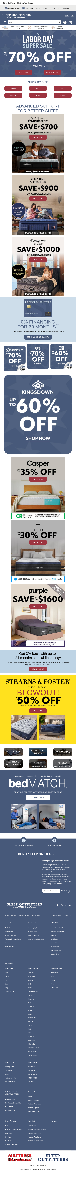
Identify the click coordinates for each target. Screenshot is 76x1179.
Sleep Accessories (33, 1111)
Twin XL (7, 976)
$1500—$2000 (32, 1078)
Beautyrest (31, 976)
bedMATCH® (32, 1126)
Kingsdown (31, 1010)
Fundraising (54, 943)
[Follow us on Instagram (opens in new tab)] (62, 905)
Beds (6, 1126)
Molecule (31, 1021)
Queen (7, 984)
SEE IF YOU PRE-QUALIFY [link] (38, 337)
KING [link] (38, 95)
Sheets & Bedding (33, 1100)
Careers (53, 935)
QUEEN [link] (13, 95)
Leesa (30, 1014)
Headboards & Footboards (13, 1129)
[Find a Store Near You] (54, 840)
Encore (30, 995)
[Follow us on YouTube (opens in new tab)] (70, 905)
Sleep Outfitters (9, 3)
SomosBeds (31, 1040)
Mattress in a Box (10, 1078)
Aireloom (31, 973)
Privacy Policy (46, 884)
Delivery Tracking (41, 8)
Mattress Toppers (33, 1108)
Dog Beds (8, 1141)
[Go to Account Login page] (64, 22)
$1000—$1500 (32, 1074)
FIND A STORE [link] (52, 72)
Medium (53, 980)
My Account (36, 915)
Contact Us (55, 8)
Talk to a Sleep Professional (24, 845)
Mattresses (9, 964)
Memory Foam (9, 1067)
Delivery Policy (24, 915)
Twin (6, 973)
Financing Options (33, 928)
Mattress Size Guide (34, 1133)
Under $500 (31, 1067)
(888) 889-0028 (66, 8)
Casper (30, 988)
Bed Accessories (10, 1110)
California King (9, 991)
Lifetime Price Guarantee (36, 939)
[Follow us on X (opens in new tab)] (66, 905)
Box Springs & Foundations (13, 1103)
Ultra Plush (54, 973)
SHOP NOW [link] (23, 72)
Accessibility (55, 954)
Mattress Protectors (34, 1104)
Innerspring (8, 1070)
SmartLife (31, 1036)
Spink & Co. (31, 1044)
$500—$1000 (32, 1070)
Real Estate (54, 939)
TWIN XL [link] (38, 88)
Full (6, 980)
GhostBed (31, 999)
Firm (52, 984)
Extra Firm (54, 988)
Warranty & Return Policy (13, 939)
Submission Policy (56, 950)
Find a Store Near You (54, 845)
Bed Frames (9, 1107)
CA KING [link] (62, 95)
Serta (29, 1033)
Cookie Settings (51, 1170)
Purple (30, 1025)
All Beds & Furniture (11, 1144)
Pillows (30, 1096)
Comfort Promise (33, 935)
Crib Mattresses (10, 1082)
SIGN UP (64, 891)
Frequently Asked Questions (37, 1129)
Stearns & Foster (33, 1048)
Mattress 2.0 (32, 1018)
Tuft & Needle (32, 1055)
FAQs (6, 943)
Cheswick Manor (33, 991)
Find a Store (57, 915)
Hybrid (7, 1074)
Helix (29, 1003)
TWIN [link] (13, 88)
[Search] (59, 22)
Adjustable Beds (10, 1099)
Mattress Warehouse (25, 3)
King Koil (31, 1006)
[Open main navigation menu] (4, 22)
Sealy (29, 1029)
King (6, 988)
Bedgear (30, 980)
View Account (9, 947)
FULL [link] (62, 88)
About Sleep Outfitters (58, 928)
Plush (52, 976)
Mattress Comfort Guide (35, 1141)
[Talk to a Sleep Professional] (24, 840)
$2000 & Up (31, 1082)
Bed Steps (8, 1137)
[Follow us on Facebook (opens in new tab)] (57, 905)
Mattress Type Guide (34, 1137)
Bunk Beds (8, 1133)
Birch (29, 984)
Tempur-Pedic (32, 1051)
